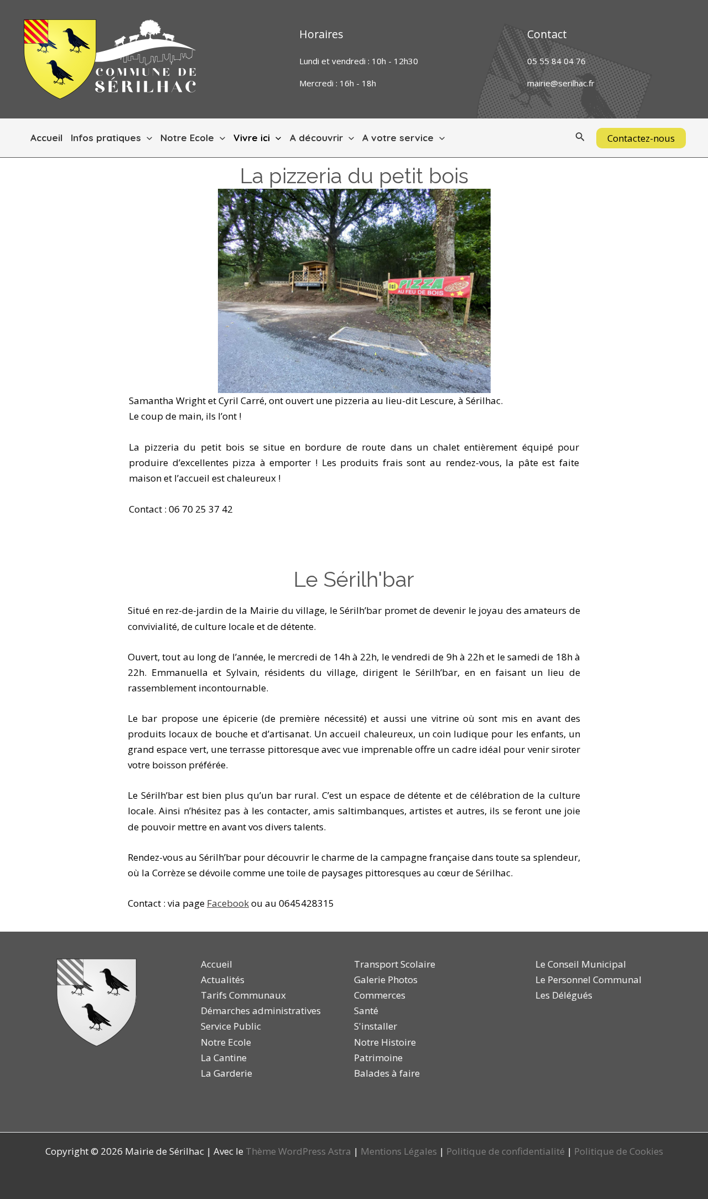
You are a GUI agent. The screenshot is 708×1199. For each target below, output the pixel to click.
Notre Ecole (187, 137)
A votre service (398, 137)
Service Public (231, 1026)
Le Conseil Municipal (580, 964)
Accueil (46, 137)
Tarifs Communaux (243, 995)
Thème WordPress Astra (298, 1151)
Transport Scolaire (394, 964)
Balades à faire (387, 1073)
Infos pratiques (106, 137)
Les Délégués (563, 995)
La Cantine (224, 1057)
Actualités (222, 979)
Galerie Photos (386, 979)
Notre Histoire (385, 1042)
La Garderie (226, 1073)
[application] (146, 137)
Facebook (228, 903)
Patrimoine (378, 1057)
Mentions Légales (399, 1151)
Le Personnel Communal (588, 979)
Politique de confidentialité (505, 1151)
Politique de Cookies (618, 1151)
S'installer (375, 1026)
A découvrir (316, 137)
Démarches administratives (261, 1010)
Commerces (379, 995)
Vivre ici (251, 137)
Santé (366, 1010)
